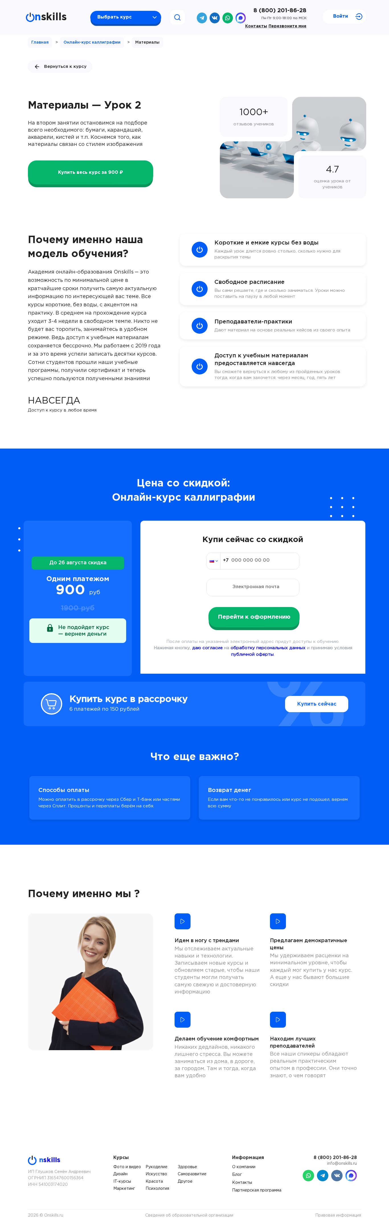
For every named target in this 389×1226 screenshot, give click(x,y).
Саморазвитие (192, 1174)
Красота (154, 1181)
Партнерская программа (256, 1190)
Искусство (156, 1174)
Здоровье (187, 1167)
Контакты (256, 26)
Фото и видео (127, 1167)
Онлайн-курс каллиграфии (92, 42)
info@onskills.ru (342, 1163)
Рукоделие (156, 1167)
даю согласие (207, 648)
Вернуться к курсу (65, 66)
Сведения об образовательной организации (189, 1215)
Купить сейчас (317, 704)
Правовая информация (338, 1215)
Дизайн (120, 1174)
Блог (237, 1174)
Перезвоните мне (287, 26)
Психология (157, 1188)
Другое (185, 1181)
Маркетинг (124, 1188)
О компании (243, 1167)
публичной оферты (252, 654)
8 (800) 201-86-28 (279, 10)
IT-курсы (122, 1181)
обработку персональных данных (268, 648)
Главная (40, 42)
